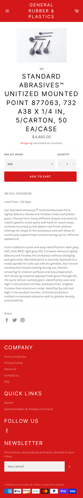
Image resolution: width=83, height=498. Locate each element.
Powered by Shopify (53, 484)
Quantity (63, 154)
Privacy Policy (13, 363)
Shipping (26, 143)
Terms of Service (15, 356)
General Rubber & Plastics (41, 10)
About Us (10, 369)
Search (8, 402)
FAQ (6, 381)
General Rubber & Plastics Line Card (28, 409)
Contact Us (11, 375)
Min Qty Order (13, 154)
